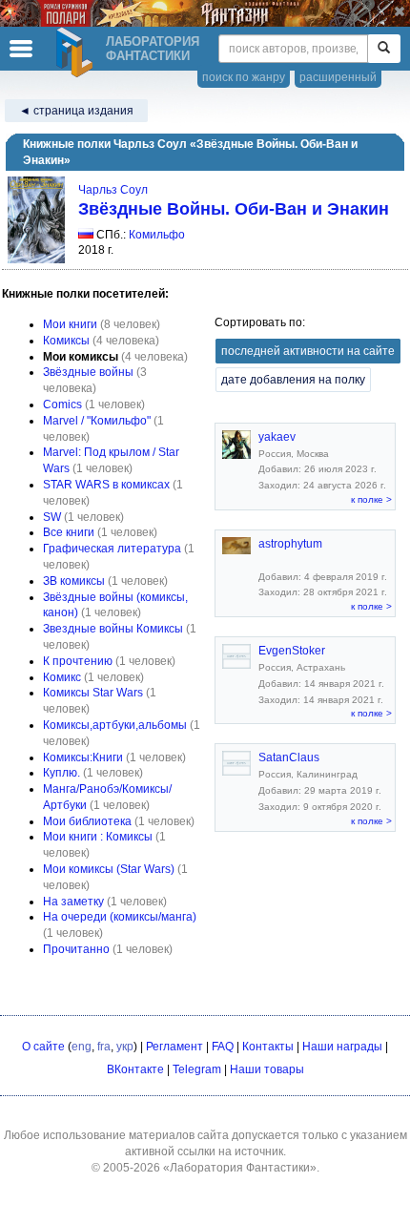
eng (82, 1046)
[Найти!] (383, 48)
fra (104, 1046)
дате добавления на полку (293, 379)
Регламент (174, 1046)
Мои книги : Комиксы (98, 836)
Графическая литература (112, 548)
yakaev (277, 437)
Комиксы (66, 340)
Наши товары (267, 1069)
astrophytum (290, 543)
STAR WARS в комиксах (106, 484)
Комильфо (157, 234)
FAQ (223, 1046)
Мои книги (70, 324)
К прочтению (78, 661)
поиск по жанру (243, 77)
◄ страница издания (76, 110)
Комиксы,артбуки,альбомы (115, 725)
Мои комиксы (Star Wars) (108, 869)
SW (52, 517)
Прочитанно (76, 949)
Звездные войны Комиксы (113, 628)
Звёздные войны (88, 372)
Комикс (62, 677)
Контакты (268, 1046)
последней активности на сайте (308, 351)
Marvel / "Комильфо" (97, 420)
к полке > (371, 499)
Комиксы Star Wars (93, 692)
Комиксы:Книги (83, 757)
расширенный (338, 77)
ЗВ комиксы (74, 581)
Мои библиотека (87, 821)
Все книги (68, 532)
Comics (62, 404)
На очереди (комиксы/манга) (119, 916)
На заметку (73, 901)
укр (124, 1046)
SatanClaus (288, 757)
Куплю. (61, 772)
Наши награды (342, 1046)
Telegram (197, 1069)
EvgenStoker (291, 650)
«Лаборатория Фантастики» (240, 1167)
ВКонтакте (135, 1069)
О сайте (43, 1046)
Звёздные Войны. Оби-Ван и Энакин (233, 208)
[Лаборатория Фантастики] (77, 52)
